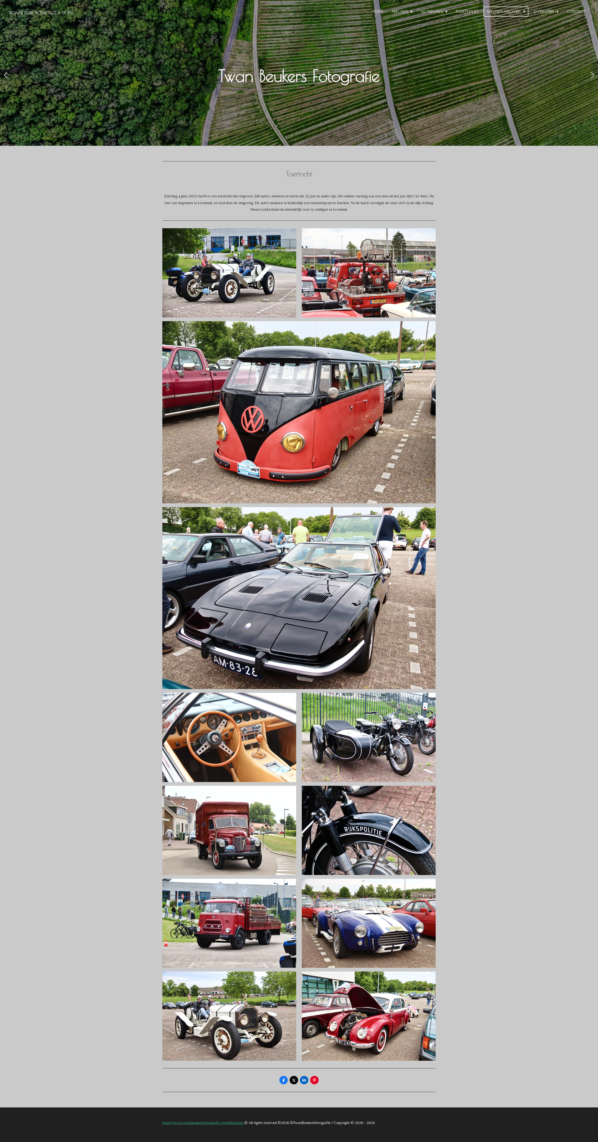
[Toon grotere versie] (229, 272)
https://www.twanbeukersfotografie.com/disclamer (203, 1122)
